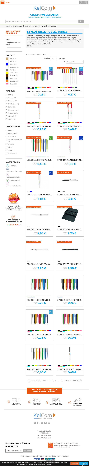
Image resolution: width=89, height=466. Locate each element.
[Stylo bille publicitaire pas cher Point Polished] (39, 353)
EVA (10, 147)
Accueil (9, 26)
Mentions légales (51, 456)
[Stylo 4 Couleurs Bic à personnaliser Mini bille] (39, 180)
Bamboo (12, 137)
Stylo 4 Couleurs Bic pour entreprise (69, 160)
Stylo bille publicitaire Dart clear (39, 300)
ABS (10, 130)
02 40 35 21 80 (13, 224)
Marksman (13, 113)
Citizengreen (13, 110)
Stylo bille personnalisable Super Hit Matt (39, 91)
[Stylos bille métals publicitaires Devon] (69, 180)
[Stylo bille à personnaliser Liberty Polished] (69, 319)
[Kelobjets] (44, 9)
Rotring (11, 119)
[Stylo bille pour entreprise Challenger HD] (69, 110)
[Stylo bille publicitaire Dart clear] (39, 284)
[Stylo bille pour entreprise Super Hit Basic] (69, 75)
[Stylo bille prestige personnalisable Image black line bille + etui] (69, 214)
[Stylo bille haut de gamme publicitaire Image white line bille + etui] (39, 214)
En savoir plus (84, 463)
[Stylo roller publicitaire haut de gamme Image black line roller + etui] (69, 249)
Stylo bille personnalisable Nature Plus (39, 160)
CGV (58, 456)
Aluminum (13, 133)
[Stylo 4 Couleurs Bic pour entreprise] (69, 145)
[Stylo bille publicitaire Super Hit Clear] (39, 319)
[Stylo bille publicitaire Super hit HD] (39, 110)
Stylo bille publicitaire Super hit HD (39, 126)
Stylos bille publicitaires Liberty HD (69, 369)
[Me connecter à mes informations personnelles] (81, 2)
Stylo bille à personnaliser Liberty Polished (69, 334)
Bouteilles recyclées (15, 140)
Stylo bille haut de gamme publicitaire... (39, 229)
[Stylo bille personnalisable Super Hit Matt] (39, 75)
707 (10, 95)
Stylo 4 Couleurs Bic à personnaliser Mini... (39, 194)
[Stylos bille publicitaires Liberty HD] (69, 353)
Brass (11, 144)
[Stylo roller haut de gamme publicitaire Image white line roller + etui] (39, 249)
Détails (29, 46)
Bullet (11, 107)
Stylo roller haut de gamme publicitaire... (39, 264)
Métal (11, 150)
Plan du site (64, 456)
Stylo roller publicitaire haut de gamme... (69, 264)
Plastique (12, 153)
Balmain (12, 101)
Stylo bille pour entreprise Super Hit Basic (69, 90)
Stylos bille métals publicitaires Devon (69, 194)
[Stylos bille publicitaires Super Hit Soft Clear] (69, 284)
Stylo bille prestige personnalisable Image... (69, 229)
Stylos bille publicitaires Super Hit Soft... (69, 300)
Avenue (12, 98)
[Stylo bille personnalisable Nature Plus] (39, 145)
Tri (64, 62)
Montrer (47, 58)
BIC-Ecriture (13, 104)
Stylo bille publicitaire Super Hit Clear (39, 334)
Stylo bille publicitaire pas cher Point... (39, 369)
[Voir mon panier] (86, 2)
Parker (12, 116)
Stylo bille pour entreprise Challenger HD (69, 126)
